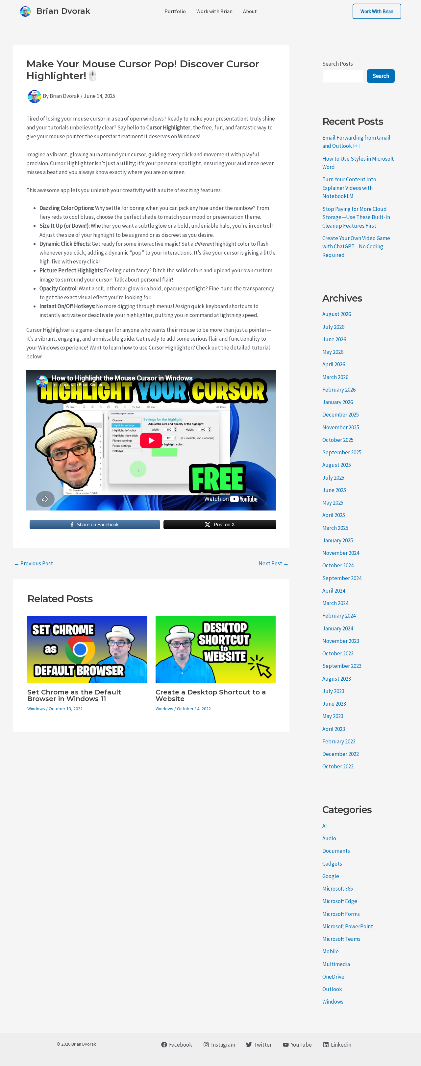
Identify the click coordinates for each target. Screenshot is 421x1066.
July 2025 (333, 477)
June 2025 (334, 490)
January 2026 (337, 402)
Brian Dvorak (63, 11)
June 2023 (334, 703)
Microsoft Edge (339, 901)
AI (324, 825)
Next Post (274, 563)
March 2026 (335, 377)
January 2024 (337, 628)
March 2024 (335, 603)
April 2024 (333, 590)
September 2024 (341, 578)
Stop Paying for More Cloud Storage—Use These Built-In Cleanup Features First (356, 217)
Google (330, 876)
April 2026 (333, 364)
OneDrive (333, 976)
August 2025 (336, 464)
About (250, 11)
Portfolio (175, 11)
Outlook (332, 989)
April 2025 (333, 515)
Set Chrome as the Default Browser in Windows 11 (74, 695)
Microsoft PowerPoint (347, 926)
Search (381, 75)
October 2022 (338, 766)
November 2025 (340, 427)
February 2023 (339, 741)
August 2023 (336, 678)
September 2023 (341, 665)
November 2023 (340, 641)
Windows (36, 709)
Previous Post (33, 563)
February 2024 (339, 615)
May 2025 (332, 502)
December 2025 (340, 414)
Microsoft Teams (341, 938)
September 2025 (341, 452)
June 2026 (334, 339)
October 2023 (338, 653)
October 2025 (338, 439)
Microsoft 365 (337, 888)
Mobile (330, 951)
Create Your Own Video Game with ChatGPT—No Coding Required (356, 247)
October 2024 (338, 565)
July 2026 (333, 326)
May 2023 (332, 716)
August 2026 (336, 314)
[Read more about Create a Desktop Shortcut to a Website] (216, 648)
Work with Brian (214, 11)
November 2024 (340, 552)
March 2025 (335, 528)
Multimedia (336, 964)
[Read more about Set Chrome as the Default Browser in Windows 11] (87, 648)
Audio (329, 838)
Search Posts (337, 63)
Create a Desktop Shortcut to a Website (211, 695)
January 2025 (337, 540)
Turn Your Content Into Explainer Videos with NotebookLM (349, 188)
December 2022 (340, 754)
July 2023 (333, 691)
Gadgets (332, 863)
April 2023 (333, 729)
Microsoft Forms (341, 914)
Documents (336, 850)
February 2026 (339, 389)
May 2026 (332, 351)
